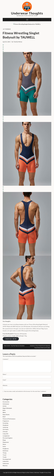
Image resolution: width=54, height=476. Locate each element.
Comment (6, 359)
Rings (4, 440)
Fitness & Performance (9, 419)
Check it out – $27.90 (10, 338)
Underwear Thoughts (27, 13)
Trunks (5, 457)
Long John (5, 433)
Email (4, 380)
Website (5, 385)
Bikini (4, 412)
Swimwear (5, 450)
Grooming (5, 423)
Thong (4, 453)
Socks (4, 446)
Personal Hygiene (7, 438)
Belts (4, 410)
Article (4, 406)
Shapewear (6, 442)
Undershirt (6, 461)
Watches (5, 465)
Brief (4, 416)
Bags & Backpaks (7, 408)
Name (5, 374)
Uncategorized (7, 459)
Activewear (7, 29)
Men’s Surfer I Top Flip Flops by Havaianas (14, 345)
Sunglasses (6, 448)
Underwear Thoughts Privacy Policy (42, 472)
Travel (4, 455)
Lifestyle (5, 431)
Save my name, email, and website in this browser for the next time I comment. (25, 391)
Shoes (4, 444)
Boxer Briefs (6, 414)
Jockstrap (5, 427)
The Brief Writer (18, 42)
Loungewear (6, 436)
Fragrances (6, 421)
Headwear (5, 425)
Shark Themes (30, 472)
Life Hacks (5, 429)
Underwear (6, 463)
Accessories (6, 402)
